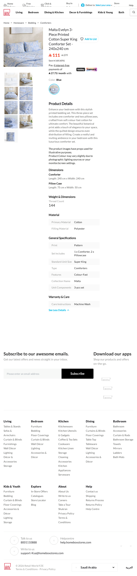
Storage (8, 465)
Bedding (32, 22)
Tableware (91, 443)
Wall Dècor (10, 448)
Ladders (117, 452)
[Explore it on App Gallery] (107, 397)
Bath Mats (118, 457)
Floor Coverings (40, 435)
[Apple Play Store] (105, 379)
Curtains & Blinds (95, 430)
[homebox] (8, 12)
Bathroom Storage (123, 439)
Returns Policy (94, 504)
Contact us (92, 491)
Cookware (64, 443)
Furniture (36, 426)
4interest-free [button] (61, 65)
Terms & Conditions (27, 569)
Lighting (8, 452)
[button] (88, 39)
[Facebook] (121, 545)
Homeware (19, 22)
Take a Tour (64, 504)
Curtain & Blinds (13, 439)
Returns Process (95, 500)
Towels (117, 443)
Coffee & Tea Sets (67, 439)
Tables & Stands (12, 426)
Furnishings (10, 443)
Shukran (62, 508)
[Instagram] (130, 545)
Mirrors (117, 448)
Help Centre (92, 508)
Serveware (64, 474)
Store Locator (38, 500)
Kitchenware (65, 426)
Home (6, 22)
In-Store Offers (39, 491)
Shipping (90, 495)
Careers (62, 500)
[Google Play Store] (107, 388)
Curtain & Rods (121, 435)
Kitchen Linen (66, 448)
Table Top (91, 439)
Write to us (64, 495)
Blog (33, 504)
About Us (63, 491)
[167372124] (54, 89)
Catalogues (37, 495)
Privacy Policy (66, 513)
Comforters (45, 22)
